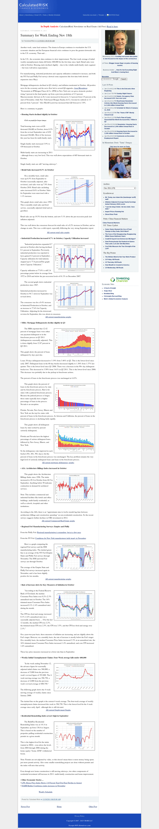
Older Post (93, 806)
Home (59, 806)
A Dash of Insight (110, 288)
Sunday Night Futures (124, 93)
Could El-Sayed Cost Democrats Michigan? (120, 239)
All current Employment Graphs (58, 710)
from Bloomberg (80, 88)
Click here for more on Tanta (120, 147)
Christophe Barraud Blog (112, 296)
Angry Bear (108, 291)
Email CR (38, 15)
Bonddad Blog (109, 293)
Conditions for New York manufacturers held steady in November (60, 538)
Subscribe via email (89, 15)
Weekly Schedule (54, 15)
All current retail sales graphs (58, 232)
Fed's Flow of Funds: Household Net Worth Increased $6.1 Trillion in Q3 (120, 120)
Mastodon (105, 77)
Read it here (112, 26)
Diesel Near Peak (111, 214)
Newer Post (25, 806)
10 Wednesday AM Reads (114, 268)
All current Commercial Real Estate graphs (58, 520)
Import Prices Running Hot (114, 211)
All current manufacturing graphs (58, 317)
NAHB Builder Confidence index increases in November (43, 785)
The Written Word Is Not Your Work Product (120, 257)
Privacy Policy (79, 816)
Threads (101, 15)
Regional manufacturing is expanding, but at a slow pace (59, 532)
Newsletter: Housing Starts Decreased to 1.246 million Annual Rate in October (120, 127)
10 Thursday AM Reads (113, 262)
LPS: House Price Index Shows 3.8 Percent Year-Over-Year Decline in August (52, 782)
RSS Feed (115, 15)
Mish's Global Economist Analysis (116, 299)
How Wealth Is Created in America (117, 265)
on (50, 799)
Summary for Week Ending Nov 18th (46, 35)
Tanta (45, 15)
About (21, 15)
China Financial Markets (111, 223)
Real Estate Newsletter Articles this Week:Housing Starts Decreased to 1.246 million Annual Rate (120, 103)
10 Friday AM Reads (112, 259)
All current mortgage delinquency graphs (58, 462)
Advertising (29, 15)
